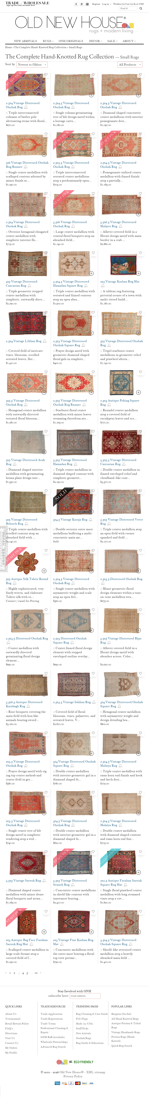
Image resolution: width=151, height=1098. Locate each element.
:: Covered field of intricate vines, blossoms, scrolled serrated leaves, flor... (24, 355)
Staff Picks (82, 1028)
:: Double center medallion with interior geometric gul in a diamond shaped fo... (74, 775)
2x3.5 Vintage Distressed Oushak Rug (23, 764)
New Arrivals (83, 1033)
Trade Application (51, 1014)
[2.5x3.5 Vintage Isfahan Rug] (74, 684)
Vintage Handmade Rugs (125, 1032)
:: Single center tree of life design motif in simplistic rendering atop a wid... (23, 835)
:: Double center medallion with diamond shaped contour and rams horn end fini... (120, 835)
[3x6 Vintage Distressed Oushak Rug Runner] (27, 145)
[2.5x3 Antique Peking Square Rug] (121, 383)
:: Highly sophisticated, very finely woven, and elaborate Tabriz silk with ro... (25, 593)
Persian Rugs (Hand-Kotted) (123, 1039)
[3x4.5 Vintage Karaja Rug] (74, 502)
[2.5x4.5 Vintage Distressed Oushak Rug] (74, 85)
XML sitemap (95, 1072)
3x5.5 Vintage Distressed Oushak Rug (23, 403)
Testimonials (12, 1018)
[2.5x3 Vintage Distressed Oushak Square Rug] (74, 323)
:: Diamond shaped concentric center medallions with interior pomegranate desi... (121, 117)
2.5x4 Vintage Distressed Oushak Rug (23, 105)
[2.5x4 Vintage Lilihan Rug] (27, 323)
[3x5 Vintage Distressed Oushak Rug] (121, 323)
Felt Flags (82, 1018)
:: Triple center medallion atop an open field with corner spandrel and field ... (121, 533)
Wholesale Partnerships (54, 1042)
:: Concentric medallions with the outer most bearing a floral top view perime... (73, 954)
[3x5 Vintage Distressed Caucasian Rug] (27, 264)
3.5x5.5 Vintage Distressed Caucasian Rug (118, 462)
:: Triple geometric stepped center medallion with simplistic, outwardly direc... (25, 295)
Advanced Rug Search (53, 1046)
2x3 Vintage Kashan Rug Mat (119, 281)
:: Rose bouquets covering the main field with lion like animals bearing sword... (26, 716)
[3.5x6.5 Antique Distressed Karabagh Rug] (27, 684)
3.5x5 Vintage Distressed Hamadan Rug (70, 462)
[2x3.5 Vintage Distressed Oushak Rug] (27, 744)
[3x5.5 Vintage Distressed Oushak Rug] (27, 383)
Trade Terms (48, 1023)
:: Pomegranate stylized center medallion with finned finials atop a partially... (120, 176)
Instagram (87, 4)
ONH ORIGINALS (71, 41)
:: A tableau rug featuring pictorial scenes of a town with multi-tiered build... (121, 295)
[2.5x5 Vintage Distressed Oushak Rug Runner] (74, 383)
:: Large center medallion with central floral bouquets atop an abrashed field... (73, 236)
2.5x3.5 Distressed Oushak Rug (121, 579)
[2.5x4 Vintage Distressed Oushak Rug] (27, 85)
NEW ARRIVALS (25, 41)
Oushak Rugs (83, 1038)
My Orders (11, 1047)
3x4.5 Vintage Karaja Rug (70, 519)
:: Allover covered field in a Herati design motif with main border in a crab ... (120, 236)
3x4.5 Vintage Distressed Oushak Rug (70, 823)
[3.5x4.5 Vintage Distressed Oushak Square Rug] (121, 922)
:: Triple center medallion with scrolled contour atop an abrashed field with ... (27, 533)
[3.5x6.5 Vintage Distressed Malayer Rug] (121, 204)
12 (36, 973)
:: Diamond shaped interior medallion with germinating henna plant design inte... (25, 474)
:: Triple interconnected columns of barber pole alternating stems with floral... (26, 117)
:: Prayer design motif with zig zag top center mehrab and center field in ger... (26, 775)
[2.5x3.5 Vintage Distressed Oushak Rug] (74, 145)
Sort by (10, 64)
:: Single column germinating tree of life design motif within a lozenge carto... (74, 117)
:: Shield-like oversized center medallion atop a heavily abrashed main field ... (120, 954)
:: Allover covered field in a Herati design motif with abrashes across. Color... (118, 652)
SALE (111, 41)
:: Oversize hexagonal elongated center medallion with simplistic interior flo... (27, 236)
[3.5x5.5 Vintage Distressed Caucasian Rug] (121, 442)
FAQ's (9, 1028)
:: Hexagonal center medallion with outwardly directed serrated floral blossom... (26, 414)
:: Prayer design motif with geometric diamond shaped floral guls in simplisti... (71, 355)
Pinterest (82, 4)
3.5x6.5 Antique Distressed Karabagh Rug (24, 704)
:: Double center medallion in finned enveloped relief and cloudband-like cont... (120, 474)
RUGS (47, 41)
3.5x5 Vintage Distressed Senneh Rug (70, 883)
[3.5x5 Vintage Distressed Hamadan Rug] (74, 442)
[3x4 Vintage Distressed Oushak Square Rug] (121, 684)
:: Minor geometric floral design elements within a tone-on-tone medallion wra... (121, 593)
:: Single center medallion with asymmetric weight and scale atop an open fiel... (74, 593)
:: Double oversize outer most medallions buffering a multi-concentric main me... (73, 533)
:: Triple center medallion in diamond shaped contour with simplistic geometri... (73, 474)
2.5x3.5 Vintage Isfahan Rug (72, 702)
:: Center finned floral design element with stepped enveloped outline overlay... (72, 652)
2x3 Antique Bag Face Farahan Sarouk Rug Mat (27, 942)
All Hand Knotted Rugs (125, 1018)
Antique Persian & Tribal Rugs (126, 1025)
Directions (11, 1033)
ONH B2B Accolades (53, 1037)
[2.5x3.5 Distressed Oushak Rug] (121, 561)
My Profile (11, 1052)
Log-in (105, 4)
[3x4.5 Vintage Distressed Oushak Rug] (74, 803)
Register (96, 4)
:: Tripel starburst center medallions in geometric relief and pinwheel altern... (120, 355)
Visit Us (10, 1038)
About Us (10, 1014)
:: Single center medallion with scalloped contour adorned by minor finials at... (26, 176)
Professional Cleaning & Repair (54, 1030)
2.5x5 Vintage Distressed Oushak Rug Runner (70, 403)
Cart (134, 4)
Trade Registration (52, 1018)
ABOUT (128, 41)
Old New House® (71, 1072)
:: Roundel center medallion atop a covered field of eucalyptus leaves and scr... (119, 414)
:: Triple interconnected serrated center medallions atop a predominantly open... (72, 176)
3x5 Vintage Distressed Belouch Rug (21, 522)
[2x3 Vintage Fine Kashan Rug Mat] (74, 922)
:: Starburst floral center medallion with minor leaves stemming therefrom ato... (72, 414)
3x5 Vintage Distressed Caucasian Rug (21, 283)
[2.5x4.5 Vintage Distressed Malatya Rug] (121, 744)
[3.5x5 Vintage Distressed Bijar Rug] (121, 621)
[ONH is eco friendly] (74, 1065)
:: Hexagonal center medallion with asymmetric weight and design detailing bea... (120, 716)
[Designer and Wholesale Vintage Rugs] (29, 5)
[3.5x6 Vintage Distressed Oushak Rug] (74, 204)
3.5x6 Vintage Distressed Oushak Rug (70, 224)
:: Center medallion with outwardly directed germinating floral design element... (23, 654)
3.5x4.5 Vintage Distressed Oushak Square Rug (118, 942)
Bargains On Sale (121, 1014)
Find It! (124, 8)
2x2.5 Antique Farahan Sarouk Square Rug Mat (121, 883)
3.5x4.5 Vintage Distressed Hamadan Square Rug (71, 283)
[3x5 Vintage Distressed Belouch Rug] (27, 502)
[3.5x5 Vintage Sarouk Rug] (27, 863)
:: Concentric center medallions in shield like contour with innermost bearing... (74, 894)
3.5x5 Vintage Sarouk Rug (24, 880)
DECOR (94, 41)
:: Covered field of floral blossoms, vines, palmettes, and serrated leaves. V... (74, 716)
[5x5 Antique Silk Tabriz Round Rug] (27, 561)
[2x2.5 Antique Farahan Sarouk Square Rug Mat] (121, 863)
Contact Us (11, 1043)
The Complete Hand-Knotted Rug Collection (40, 47)
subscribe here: (58, 996)
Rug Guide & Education (90, 1043)
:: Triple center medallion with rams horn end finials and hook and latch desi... (121, 775)
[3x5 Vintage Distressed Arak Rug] (27, 442)
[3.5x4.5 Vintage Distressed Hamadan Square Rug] (74, 264)
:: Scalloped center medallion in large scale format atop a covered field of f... (27, 954)
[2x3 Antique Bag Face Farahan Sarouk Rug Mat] (27, 922)
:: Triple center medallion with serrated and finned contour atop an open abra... (74, 295)
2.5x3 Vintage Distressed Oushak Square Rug (70, 343)
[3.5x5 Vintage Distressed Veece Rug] (121, 502)
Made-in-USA (84, 1023)
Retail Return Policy (17, 1023)
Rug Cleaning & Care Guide (92, 1014)
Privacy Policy (72, 1076)
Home (8, 47)
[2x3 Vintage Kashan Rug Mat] (121, 264)
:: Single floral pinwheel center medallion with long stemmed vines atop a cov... (121, 894)
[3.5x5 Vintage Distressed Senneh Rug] (74, 863)
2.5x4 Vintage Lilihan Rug (24, 341)
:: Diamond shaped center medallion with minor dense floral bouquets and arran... (25, 894)
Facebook (76, 4)
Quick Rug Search (121, 1045)
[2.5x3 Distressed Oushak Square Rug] (74, 621)
